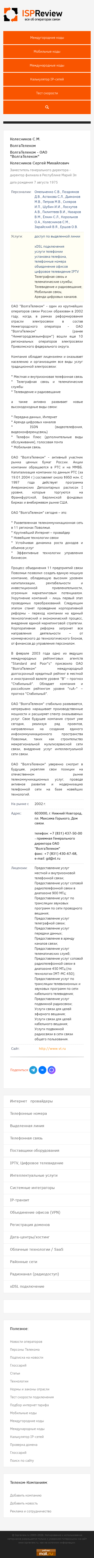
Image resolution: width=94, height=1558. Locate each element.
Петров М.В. (52, 201)
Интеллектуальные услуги (33, 1175)
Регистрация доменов (30, 1224)
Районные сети (23, 1261)
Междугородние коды (47, 37)
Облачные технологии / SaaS (36, 1249)
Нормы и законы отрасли (29, 1389)
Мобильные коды (47, 51)
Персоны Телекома (25, 1349)
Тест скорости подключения (32, 1397)
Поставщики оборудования (34, 1150)
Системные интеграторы (32, 1187)
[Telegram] (33, 1070)
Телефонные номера (28, 1113)
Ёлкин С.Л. (51, 217)
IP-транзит (19, 1200)
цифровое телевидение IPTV (57, 271)
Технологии (19, 1381)
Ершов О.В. (69, 226)
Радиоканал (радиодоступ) (34, 1274)
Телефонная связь (26, 1138)
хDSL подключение (27, 1286)
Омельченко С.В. (47, 191)
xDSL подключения (49, 246)
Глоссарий (18, 1365)
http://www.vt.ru (52, 1048)
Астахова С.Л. (53, 196)
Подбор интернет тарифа (29, 1405)
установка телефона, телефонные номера (51, 259)
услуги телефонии (49, 251)
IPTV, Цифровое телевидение (36, 1163)
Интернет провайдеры (31, 1101)
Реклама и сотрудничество (30, 1511)
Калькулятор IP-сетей (47, 79)
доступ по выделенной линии (57, 236)
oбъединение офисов (51, 266)
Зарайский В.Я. (46, 226)
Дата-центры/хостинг (30, 1237)
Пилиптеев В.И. (54, 212)
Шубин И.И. (52, 206)
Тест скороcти (47, 93)
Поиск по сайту (22, 1460)
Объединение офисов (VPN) (35, 1212)
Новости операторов (26, 1341)
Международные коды (47, 65)
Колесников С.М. (56, 222)
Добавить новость (24, 1503)
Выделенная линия (27, 1125)
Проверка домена (23, 1444)
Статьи (15, 1373)
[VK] (42, 1070)
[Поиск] (47, 107)
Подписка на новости (26, 1357)
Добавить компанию (26, 1495)
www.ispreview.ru (28, 1542)
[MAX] (52, 1070)
